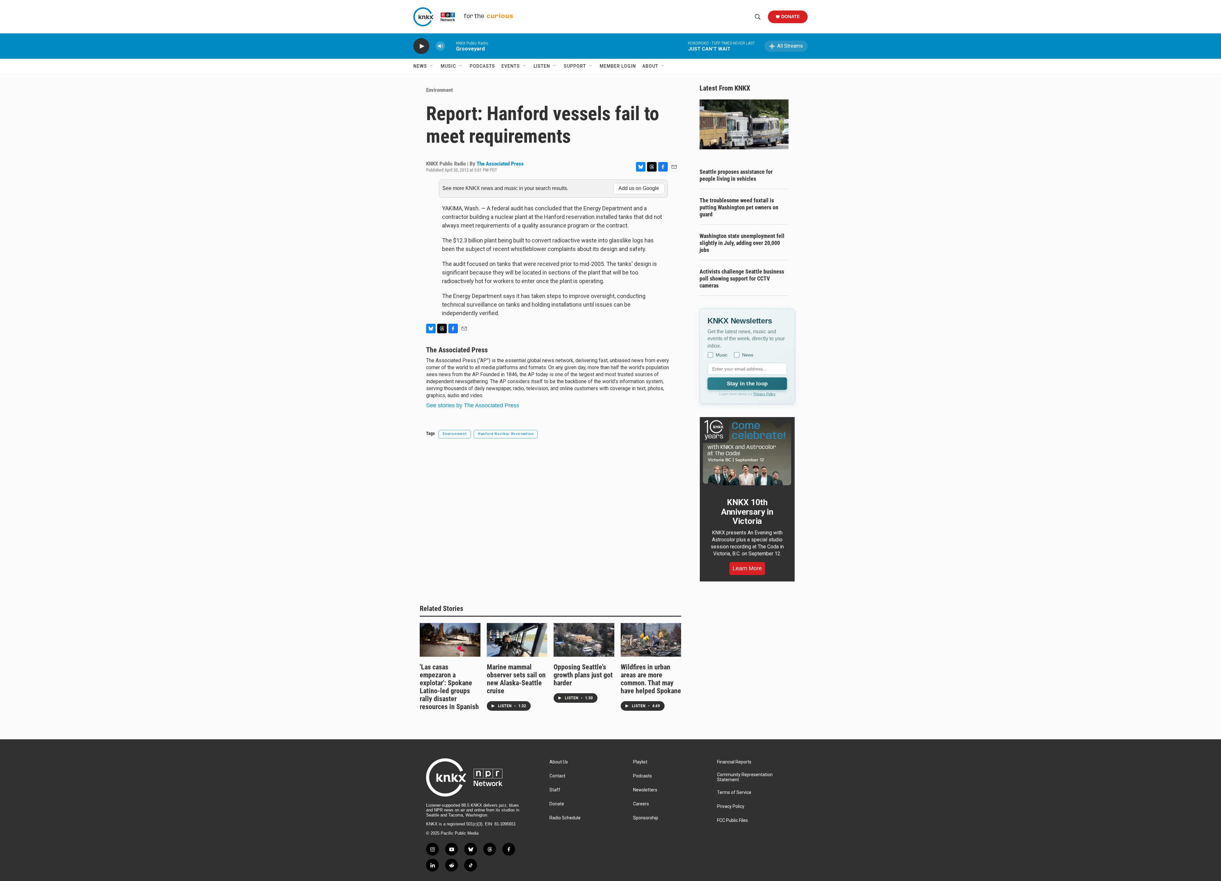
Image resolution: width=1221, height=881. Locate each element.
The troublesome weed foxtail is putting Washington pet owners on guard (739, 207)
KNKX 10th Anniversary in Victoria (747, 512)
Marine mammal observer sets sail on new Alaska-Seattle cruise (516, 679)
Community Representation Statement (745, 777)
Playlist (640, 762)
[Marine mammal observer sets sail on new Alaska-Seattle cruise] (517, 640)
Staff (554, 790)
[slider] (451, 46)
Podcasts (482, 66)
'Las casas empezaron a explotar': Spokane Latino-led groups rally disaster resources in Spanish (449, 687)
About (650, 66)
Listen (542, 66)
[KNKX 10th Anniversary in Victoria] (747, 452)
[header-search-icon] (758, 17)
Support (575, 66)
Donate (790, 16)
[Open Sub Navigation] (431, 66)
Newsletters (645, 790)
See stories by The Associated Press (472, 405)
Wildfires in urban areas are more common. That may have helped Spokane (651, 679)
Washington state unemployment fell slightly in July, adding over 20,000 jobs (742, 243)
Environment (439, 90)
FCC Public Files (732, 820)
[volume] (440, 46)
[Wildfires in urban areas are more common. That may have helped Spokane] (651, 640)
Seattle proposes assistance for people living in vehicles (736, 175)
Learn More (747, 568)
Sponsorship (645, 818)
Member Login (618, 66)
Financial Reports (734, 762)
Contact (557, 776)
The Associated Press (500, 163)
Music (448, 66)
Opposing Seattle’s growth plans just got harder (583, 675)
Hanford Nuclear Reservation (506, 434)
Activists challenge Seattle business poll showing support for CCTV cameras (742, 278)
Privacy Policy (765, 394)
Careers (641, 804)
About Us (558, 762)
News (420, 66)
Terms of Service (734, 792)
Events (510, 66)
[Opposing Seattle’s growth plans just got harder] (584, 640)
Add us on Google (638, 188)
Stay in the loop (747, 384)
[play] (421, 46)
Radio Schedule (565, 818)
